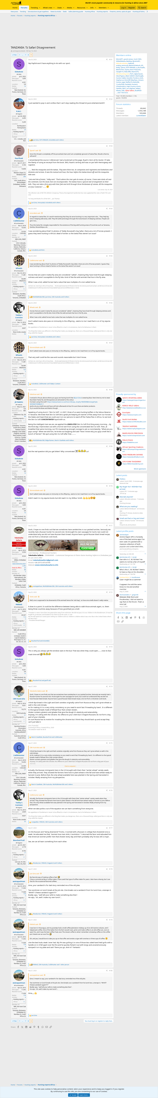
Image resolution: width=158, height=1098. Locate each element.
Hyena (127, 70)
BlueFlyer (134, 80)
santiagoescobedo (19, 51)
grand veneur (128, 59)
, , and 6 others (45, 203)
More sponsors (140, 469)
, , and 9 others (51, 297)
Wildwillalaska (121, 61)
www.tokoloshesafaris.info (19, 565)
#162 (110, 99)
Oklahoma (22, 281)
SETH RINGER (130, 67)
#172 (110, 592)
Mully (118, 67)
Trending (34, 7)
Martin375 (135, 72)
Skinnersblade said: (36, 347)
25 (25, 568)
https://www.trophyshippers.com (133, 429)
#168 (110, 390)
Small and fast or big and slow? (132, 518)
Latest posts (121, 475)
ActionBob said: (35, 213)
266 (24, 177)
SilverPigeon (120, 76)
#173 (110, 647)
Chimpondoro (121, 86)
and (38, 250)
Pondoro (136, 78)
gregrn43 (135, 595)
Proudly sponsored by (126, 394)
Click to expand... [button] (70, 766)
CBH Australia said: (36, 747)
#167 (110, 343)
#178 (110, 869)
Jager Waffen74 (127, 82)
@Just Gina (77, 398)
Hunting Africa (90, 11)
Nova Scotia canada (19, 332)
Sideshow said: (35, 394)
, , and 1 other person (51, 965)
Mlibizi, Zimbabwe (20, 560)
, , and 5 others (47, 863)
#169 (110, 446)
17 (25, 853)
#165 (110, 256)
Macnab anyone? (126, 497)
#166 (110, 303)
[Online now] (19, 218)
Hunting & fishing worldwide (143, 11)
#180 (110, 971)
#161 (110, 59)
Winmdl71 (119, 59)
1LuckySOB (120, 84)
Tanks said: (33, 597)
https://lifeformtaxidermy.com (132, 464)
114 (24, 617)
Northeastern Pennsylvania (21, 127)
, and (45, 384)
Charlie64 (128, 84)
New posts (14, 11)
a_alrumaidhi (140, 67)
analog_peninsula (122, 65)
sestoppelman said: (36, 975)
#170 (110, 486)
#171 (110, 526)
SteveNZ (129, 78)
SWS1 (124, 88)
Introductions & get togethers (38, 11)
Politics (122, 479)
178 (24, 894)
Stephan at (120, 80)
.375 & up (123, 493)
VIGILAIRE (127, 72)
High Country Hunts (134, 86)
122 (24, 283)
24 (25, 130)
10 (25, 86)
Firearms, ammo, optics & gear (120, 11)
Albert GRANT (130, 76)
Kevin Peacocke (135, 70)
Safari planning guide (75, 11)
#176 (110, 790)
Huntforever (136, 577)
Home (14, 7)
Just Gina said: (34, 874)
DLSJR (134, 557)
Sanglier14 (119, 72)
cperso (123, 67)
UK (25, 84)
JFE (142, 65)
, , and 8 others (53, 440)
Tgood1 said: (34, 150)
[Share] (106, 59)
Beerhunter (120, 70)
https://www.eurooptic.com (131, 415)
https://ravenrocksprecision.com (133, 435)
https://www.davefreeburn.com (133, 457)
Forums (24, 7)
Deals (59, 7)
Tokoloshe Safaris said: (37, 691)
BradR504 (138, 90)
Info (92, 7)
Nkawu (118, 90)
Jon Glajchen (131, 88)
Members (102, 7)
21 (25, 715)
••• (145, 554)
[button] (39, 8)
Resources (81, 7)
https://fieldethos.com (130, 442)
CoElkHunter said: (36, 260)
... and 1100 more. (122, 93)
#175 (110, 743)
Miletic (138, 88)
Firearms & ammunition (128, 525)
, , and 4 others (48, 140)
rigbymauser (138, 74)
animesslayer (124, 535)
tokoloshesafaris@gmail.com (45, 560)
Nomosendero (125, 595)
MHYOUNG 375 (125, 557)
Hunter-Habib (121, 78)
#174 (110, 686)
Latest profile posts (124, 531)
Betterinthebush (134, 65)
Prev (15, 55)
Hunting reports (102, 11)
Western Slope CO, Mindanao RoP (20, 174)
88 (25, 570)
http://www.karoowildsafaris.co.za (134, 408)
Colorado (23, 233)
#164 (110, 209)
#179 (110, 920)
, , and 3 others (45, 337)
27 (25, 235)
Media (69, 7)
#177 (110, 828)
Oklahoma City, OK (20, 415)
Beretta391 (136, 61)
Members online (123, 55)
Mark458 (136, 82)
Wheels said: (34, 307)
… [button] (22, 55)
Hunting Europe (125, 503)
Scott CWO (137, 59)
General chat (124, 483)
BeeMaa (129, 61)
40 (25, 416)
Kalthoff (131, 63)
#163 (110, 146)
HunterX (135, 84)
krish (141, 78)
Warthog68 (139, 76)
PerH (131, 74)
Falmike (118, 88)
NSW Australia (21, 713)
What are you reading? (129, 506)
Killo (123, 90)
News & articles (56, 11)
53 (25, 334)
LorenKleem (141, 115)
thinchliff (127, 80)
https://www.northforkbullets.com (134, 422)
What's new (47, 7)
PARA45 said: (34, 924)
